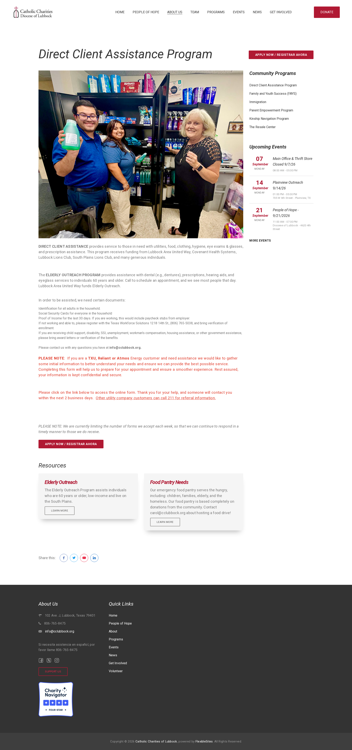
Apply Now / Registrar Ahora (281, 55)
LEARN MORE (59, 510)
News (257, 12)
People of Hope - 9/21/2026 (286, 213)
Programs (216, 12)
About (113, 631)
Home (119, 12)
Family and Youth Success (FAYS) (273, 94)
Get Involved (281, 12)
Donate (326, 12)
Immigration (257, 102)
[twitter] (74, 558)
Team (194, 12)
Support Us (53, 671)
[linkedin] (94, 558)
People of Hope (146, 12)
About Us (174, 12)
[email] (84, 558)
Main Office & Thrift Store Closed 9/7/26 (292, 161)
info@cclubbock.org (59, 631)
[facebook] (63, 558)
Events (239, 12)
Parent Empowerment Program (271, 110)
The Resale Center (262, 127)
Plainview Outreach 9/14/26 (288, 185)
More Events (260, 240)
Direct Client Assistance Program (273, 85)
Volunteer (116, 671)
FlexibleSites (204, 741)
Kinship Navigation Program (269, 119)
